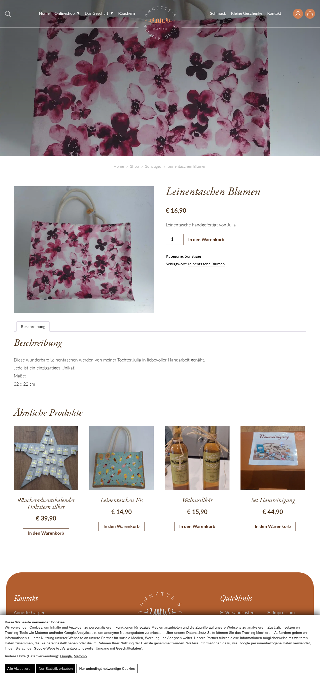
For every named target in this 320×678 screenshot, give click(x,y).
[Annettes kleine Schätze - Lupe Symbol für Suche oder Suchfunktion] (8, 14)
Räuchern (126, 13)
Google (66, 656)
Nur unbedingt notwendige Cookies (107, 669)
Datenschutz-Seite (200, 633)
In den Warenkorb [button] (46, 533)
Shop (134, 166)
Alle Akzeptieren (19, 669)
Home (44, 13)
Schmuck (218, 13)
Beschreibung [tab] (33, 326)
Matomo (80, 656)
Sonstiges (153, 166)
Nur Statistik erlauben (56, 669)
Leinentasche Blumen (206, 264)
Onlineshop (64, 13)
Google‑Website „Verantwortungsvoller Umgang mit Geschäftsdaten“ (88, 648)
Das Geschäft (96, 13)
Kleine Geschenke (246, 13)
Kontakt (274, 13)
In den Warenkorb (206, 239)
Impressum (284, 612)
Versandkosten (239, 612)
